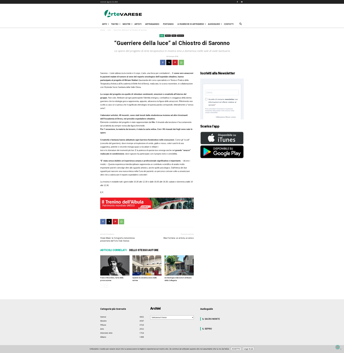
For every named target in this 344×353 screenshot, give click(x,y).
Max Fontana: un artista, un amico (179, 238)
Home (102, 30)
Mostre (168, 36)
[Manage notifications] (338, 347)
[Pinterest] (175, 62)
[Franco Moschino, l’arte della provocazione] (115, 265)
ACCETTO (236, 349)
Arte (109, 30)
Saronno (180, 36)
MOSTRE (126, 24)
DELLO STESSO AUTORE (144, 250)
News (174, 36)
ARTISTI (138, 24)
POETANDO (168, 24)
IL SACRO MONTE (211, 319)
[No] (340, 349)
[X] (169, 62)
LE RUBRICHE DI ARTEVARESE (190, 24)
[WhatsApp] (181, 62)
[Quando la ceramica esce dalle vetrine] (147, 265)
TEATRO (114, 24)
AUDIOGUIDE (214, 24)
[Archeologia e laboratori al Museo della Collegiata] (179, 265)
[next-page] (106, 285)
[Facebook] (237, 2)
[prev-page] (102, 285)
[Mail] (242, 2)
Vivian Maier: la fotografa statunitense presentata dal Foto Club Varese (117, 239)
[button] (240, 24)
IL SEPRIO (207, 328)
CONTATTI (229, 24)
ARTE (104, 24)
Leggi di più (248, 349)
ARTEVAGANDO (152, 24)
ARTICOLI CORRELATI (113, 250)
